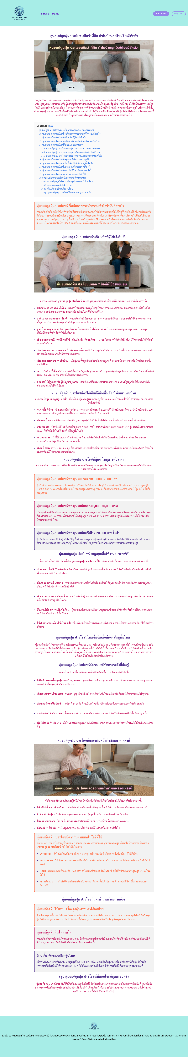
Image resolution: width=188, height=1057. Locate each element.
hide (51, 126)
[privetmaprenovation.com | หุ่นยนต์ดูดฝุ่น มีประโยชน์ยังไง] (19, 13)
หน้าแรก (45, 13)
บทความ (55, 13)
